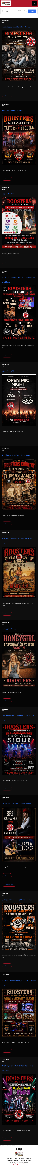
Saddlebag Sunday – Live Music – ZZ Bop (17, 900)
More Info (6, 95)
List (24, 11)
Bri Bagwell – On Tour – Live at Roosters (16, 804)
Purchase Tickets (9, 884)
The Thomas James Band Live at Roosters (17, 455)
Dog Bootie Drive (8, 194)
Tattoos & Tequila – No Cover (13, 110)
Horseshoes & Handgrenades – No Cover (17, 27)
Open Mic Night (8, 371)
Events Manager (10, 1145)
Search (32, 11)
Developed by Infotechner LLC (19, 1164)
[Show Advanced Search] (19, 11)
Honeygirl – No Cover (10, 629)
